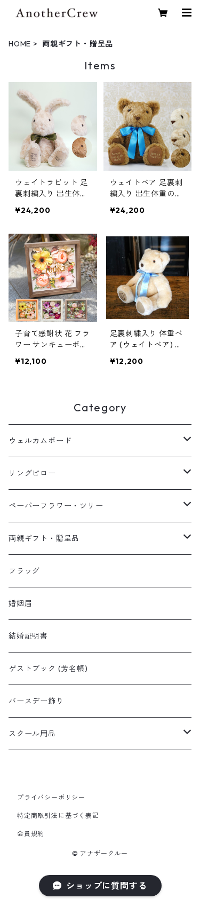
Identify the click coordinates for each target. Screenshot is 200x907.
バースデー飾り (36, 701)
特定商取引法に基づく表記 (58, 815)
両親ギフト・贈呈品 (44, 538)
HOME (20, 44)
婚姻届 (20, 603)
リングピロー (32, 473)
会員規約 (30, 834)
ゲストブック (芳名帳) (48, 668)
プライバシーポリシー (51, 797)
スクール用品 (32, 733)
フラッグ (24, 571)
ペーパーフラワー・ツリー (56, 506)
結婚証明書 (28, 636)
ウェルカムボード (40, 440)
